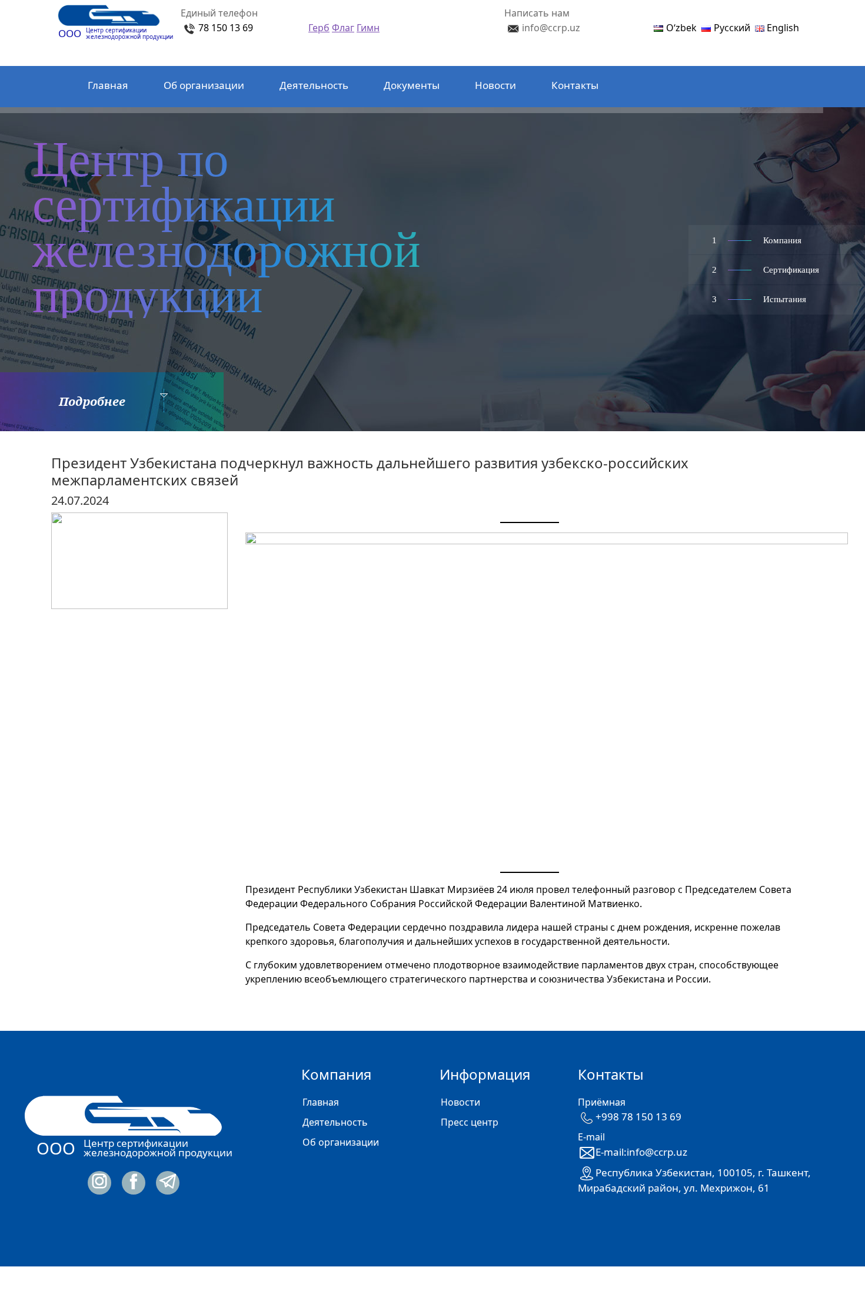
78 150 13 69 (225, 27)
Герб (319, 27)
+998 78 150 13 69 (638, 1116)
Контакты (574, 85)
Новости (495, 85)
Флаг (343, 27)
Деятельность (314, 85)
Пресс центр (469, 1122)
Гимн (368, 27)
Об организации (204, 85)
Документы (412, 85)
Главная (108, 85)
